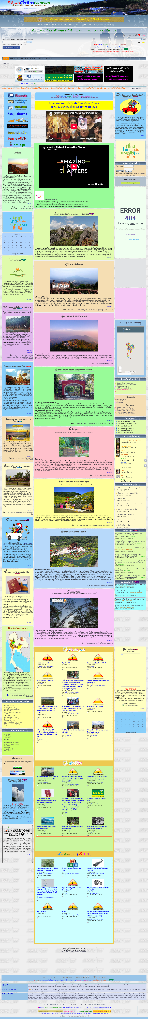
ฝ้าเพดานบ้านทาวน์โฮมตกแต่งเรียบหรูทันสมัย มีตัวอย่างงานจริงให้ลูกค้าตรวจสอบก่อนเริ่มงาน (130, 561)
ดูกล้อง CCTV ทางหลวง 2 (63, 991)
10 (8, 243)
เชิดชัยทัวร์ (6, 747)
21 (25, 245)
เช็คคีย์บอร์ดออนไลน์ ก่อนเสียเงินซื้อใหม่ (74, 999)
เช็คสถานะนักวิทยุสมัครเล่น (125, 407)
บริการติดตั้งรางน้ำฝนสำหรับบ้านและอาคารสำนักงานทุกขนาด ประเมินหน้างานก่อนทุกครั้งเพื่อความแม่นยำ (129, 534)
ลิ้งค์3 (115, 995)
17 (8, 245)
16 (4, 245)
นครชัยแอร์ (7, 750)
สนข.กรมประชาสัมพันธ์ (25, 207)
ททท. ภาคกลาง (8, 710)
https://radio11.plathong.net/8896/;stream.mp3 (74, 951)
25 (12, 247)
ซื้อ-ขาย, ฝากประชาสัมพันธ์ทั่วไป (128, 493)
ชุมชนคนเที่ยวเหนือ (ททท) (11, 723)
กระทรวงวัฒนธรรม (9, 720)
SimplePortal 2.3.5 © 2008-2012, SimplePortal (55, 1004)
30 (4, 250)
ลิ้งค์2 (111, 995)
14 (25, 243)
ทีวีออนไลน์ (52, 997)
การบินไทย (6, 734)
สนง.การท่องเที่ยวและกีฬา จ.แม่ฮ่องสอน (100, 525)
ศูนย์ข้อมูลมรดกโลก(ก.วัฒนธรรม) (44, 986)
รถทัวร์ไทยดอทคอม (123, 989)
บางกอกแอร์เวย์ (8, 741)
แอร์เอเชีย (6, 737)
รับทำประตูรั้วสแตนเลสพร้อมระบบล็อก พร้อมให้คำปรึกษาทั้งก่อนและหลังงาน (130, 542)
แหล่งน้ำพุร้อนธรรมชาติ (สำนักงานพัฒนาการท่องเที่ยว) (94, 986)
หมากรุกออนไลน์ (44, 997)
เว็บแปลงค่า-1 (103, 997)
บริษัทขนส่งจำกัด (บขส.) (11, 742)
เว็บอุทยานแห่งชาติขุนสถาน (104, 363)
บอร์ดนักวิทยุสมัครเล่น (76, 994)
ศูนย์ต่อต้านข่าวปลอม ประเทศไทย (79, 997)
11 (12, 243)
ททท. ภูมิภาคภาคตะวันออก (11, 709)
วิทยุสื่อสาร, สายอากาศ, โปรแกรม (128, 520)
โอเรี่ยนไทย (7, 736)
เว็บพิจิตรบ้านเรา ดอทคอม (124, 383)
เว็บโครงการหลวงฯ (72, 986)
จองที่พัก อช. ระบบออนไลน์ (11, 714)
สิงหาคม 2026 (17, 234)
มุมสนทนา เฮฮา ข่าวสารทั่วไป (127, 509)
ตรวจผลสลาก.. (49, 994)
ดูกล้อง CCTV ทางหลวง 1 (49, 991)
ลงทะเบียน (30, 39)
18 (12, 245)
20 (21, 245)
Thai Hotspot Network (131, 705)
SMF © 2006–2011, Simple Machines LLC (79, 1003)
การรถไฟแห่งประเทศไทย (11, 744)
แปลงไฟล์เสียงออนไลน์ (62, 997)
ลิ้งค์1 (108, 995)
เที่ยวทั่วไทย (121, 498)
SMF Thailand (91, 1004)
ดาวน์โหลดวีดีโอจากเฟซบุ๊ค (68, 995)
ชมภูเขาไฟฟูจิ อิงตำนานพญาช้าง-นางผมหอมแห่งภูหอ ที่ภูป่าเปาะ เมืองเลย (90, 310)
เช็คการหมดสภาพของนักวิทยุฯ (125, 409)
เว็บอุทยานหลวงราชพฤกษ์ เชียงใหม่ (102, 585)
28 (25, 247)
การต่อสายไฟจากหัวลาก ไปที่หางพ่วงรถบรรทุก (129, 605)
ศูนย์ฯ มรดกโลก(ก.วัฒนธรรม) (12, 722)
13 (21, 243)
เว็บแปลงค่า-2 (111, 997)
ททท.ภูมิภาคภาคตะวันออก (59, 985)
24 (8, 247)
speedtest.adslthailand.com (61, 994)
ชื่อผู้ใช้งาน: (119, 166)
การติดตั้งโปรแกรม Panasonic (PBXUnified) (129, 548)
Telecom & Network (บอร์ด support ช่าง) (130, 488)
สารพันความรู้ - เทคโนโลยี (126, 514)
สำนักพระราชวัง (8, 706)
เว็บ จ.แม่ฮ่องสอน (81, 525)
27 (21, 247)
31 (8, 250)
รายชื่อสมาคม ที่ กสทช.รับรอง (125, 410)
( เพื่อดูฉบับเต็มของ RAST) (130, 324)
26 (17, 247)
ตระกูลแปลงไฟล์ (133, 995)
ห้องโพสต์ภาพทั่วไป (124, 525)
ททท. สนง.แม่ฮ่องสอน (10, 717)
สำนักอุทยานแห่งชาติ (60, 986)
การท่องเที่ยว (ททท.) (9, 707)
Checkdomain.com (54, 995)
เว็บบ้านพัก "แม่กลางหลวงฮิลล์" (126, 385)
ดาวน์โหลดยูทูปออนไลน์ (92, 999)
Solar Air (6, 739)
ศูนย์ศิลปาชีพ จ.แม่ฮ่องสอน (11, 719)
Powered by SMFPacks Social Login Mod (77, 1004)
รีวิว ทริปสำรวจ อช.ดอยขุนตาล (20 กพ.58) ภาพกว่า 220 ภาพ (94, 423)
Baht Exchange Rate (131, 183)
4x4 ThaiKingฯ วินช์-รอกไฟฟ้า (125, 388)
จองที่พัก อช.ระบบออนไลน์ (90, 985)
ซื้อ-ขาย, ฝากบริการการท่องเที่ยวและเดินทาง (131, 504)
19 (17, 245)
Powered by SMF (64, 1003)
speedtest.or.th (121, 402)
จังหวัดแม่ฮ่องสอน (9, 715)
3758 (133, 421)
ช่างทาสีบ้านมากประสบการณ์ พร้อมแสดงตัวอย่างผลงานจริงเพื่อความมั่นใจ (128, 555)
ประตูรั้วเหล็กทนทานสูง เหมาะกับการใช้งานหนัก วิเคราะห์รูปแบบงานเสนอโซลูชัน (130, 576)
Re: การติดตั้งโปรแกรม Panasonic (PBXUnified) (130, 584)
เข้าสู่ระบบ (22, 39)
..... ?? (5, 725)
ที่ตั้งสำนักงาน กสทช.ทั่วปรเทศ (125, 414)
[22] (30, 245)
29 (30, 247)
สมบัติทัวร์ (6, 746)
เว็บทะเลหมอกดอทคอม (26, 208)
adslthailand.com (121, 399)
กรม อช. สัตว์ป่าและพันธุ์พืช (12, 712)
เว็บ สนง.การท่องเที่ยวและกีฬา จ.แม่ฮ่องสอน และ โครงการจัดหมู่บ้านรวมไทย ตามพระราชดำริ (18, 357)
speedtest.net (120, 401)
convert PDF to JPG (123, 995)
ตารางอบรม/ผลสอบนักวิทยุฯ (125, 412)
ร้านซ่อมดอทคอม (81, 995)
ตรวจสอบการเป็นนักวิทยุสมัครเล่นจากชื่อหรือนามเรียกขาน (99, 994)
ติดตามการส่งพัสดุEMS (38, 994)
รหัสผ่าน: (120, 169)
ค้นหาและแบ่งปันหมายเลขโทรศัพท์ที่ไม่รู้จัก (128, 997)
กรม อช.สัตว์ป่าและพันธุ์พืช (75, 985)
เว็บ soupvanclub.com (123, 386)
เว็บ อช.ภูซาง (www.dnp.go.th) (103, 475)
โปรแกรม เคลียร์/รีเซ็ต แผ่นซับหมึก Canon (128, 599)
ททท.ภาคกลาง (47, 985)
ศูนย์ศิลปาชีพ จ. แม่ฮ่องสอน (129, 985)
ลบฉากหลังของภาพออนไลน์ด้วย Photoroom (51, 999)
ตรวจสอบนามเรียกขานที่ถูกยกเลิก (125, 994)
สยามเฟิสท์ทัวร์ (8, 749)
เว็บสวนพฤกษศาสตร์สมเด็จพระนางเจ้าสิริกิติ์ (99, 643)
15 (30, 243)
